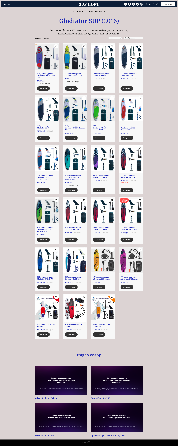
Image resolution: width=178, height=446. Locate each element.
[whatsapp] (129, 4)
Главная (6, 4)
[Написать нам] (125, 4)
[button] (146, 4)
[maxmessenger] (133, 4)
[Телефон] (137, 4)
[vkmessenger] (141, 4)
